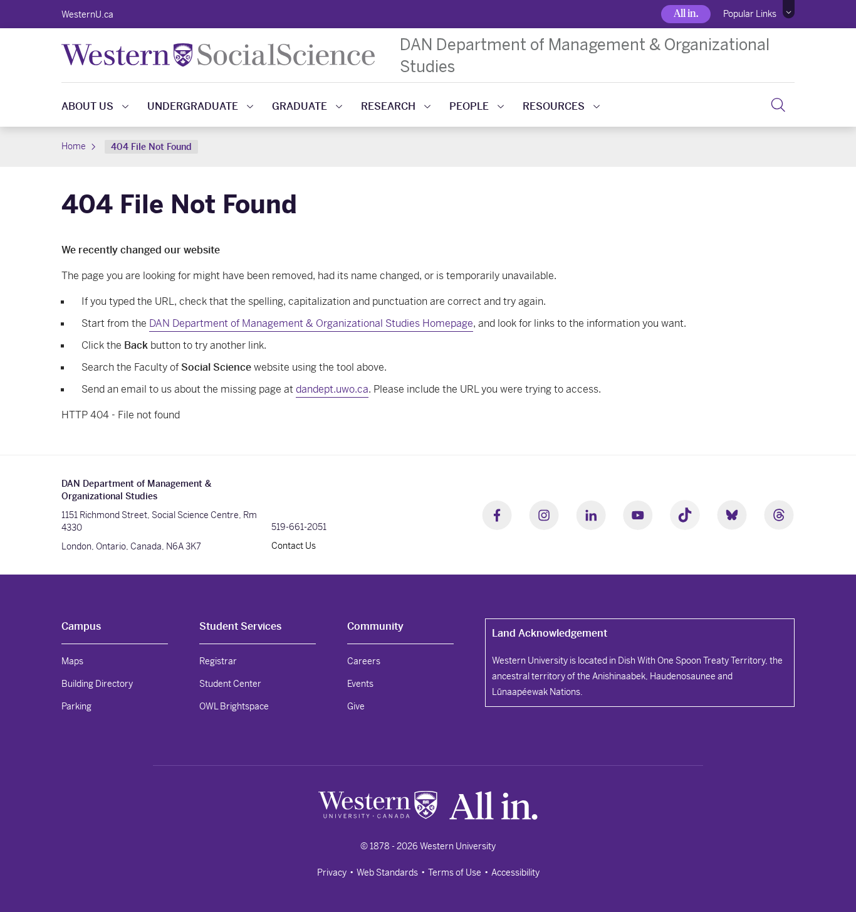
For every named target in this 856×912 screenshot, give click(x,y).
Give (356, 706)
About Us (87, 106)
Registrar (218, 661)
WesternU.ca (87, 14)
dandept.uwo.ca (332, 389)
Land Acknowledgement (549, 633)
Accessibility (515, 872)
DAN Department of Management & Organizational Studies (585, 55)
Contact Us (293, 545)
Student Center (230, 683)
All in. (686, 13)
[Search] (778, 105)
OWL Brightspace (234, 706)
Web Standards (387, 872)
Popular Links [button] (749, 13)
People (469, 106)
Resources (554, 106)
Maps (72, 661)
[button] (789, 9)
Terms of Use (454, 872)
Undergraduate (192, 106)
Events (360, 683)
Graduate (299, 106)
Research (388, 106)
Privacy (332, 872)
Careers (363, 661)
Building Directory (97, 683)
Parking (76, 706)
